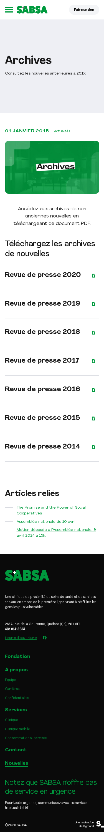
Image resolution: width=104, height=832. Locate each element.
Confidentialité (17, 698)
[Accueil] (32, 10)
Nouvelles (16, 763)
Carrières (12, 689)
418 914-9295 (15, 629)
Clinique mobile (17, 729)
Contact (16, 750)
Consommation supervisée (26, 738)
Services (16, 710)
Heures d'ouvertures (21, 638)
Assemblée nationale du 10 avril (46, 522)
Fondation (17, 656)
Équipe (10, 680)
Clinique (11, 720)
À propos (16, 670)
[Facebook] (45, 638)
